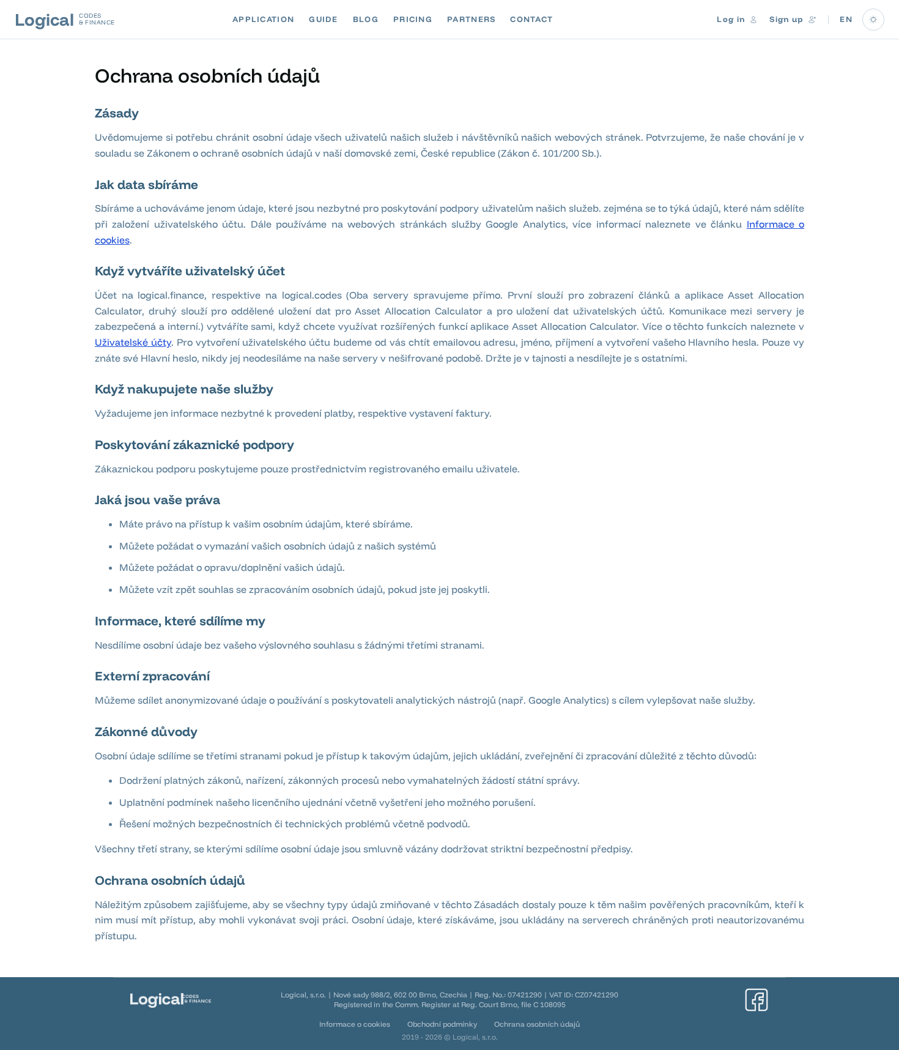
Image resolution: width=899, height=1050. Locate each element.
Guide (323, 19)
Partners (471, 19)
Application (263, 19)
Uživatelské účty (133, 342)
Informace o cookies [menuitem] (354, 1024)
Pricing (412, 19)
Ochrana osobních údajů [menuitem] (537, 1024)
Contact (531, 19)
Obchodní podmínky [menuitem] (442, 1024)
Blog (366, 19)
